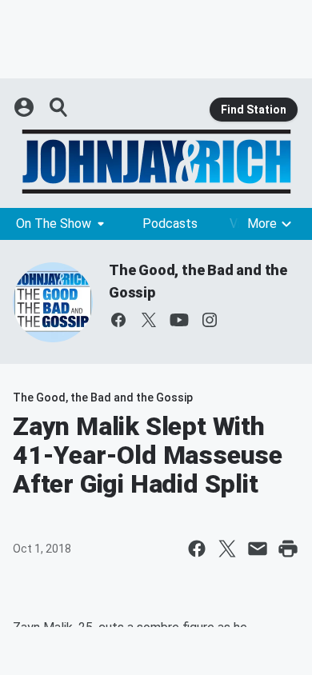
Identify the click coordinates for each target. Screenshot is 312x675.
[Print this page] (288, 548)
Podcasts (170, 223)
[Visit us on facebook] (118, 320)
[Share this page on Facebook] (197, 548)
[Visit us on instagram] (209, 320)
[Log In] (25, 107)
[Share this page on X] (227, 548)
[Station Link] (156, 162)
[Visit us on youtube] (179, 320)
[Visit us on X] (148, 320)
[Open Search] (59, 107)
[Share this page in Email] (257, 548)
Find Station (253, 109)
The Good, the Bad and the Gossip (103, 397)
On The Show (53, 223)
